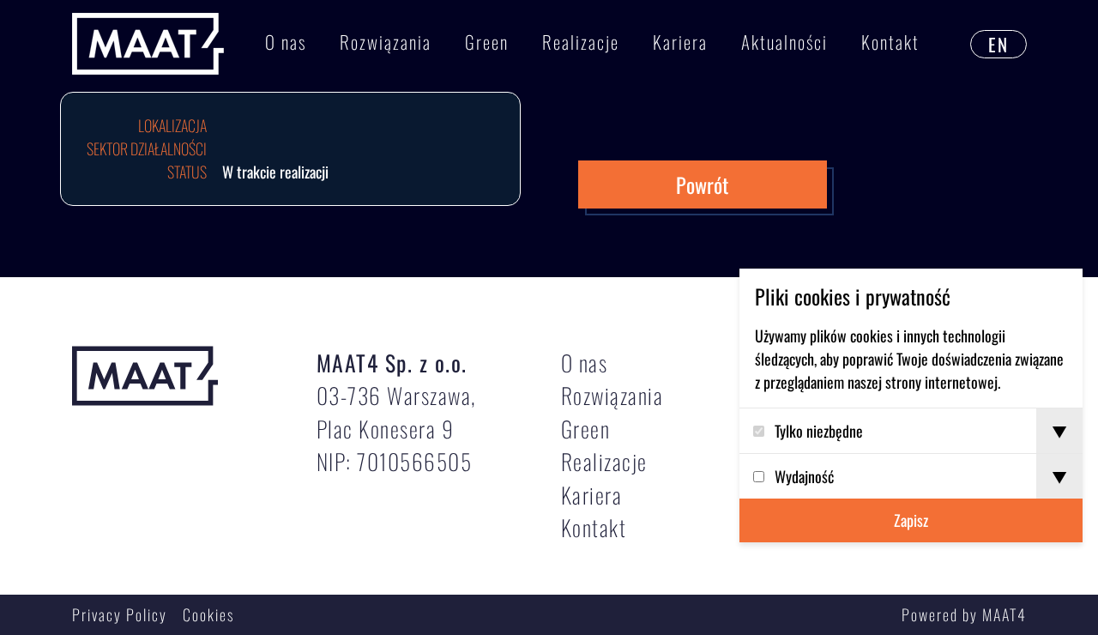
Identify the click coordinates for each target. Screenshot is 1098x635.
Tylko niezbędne (819, 431)
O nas (285, 41)
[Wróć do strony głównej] (148, 44)
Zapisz (911, 520)
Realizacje (580, 41)
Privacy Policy (119, 614)
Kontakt (890, 41)
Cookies (208, 614)
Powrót (702, 184)
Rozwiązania (385, 41)
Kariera (680, 41)
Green (487, 41)
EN (998, 44)
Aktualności (784, 41)
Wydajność (804, 476)
